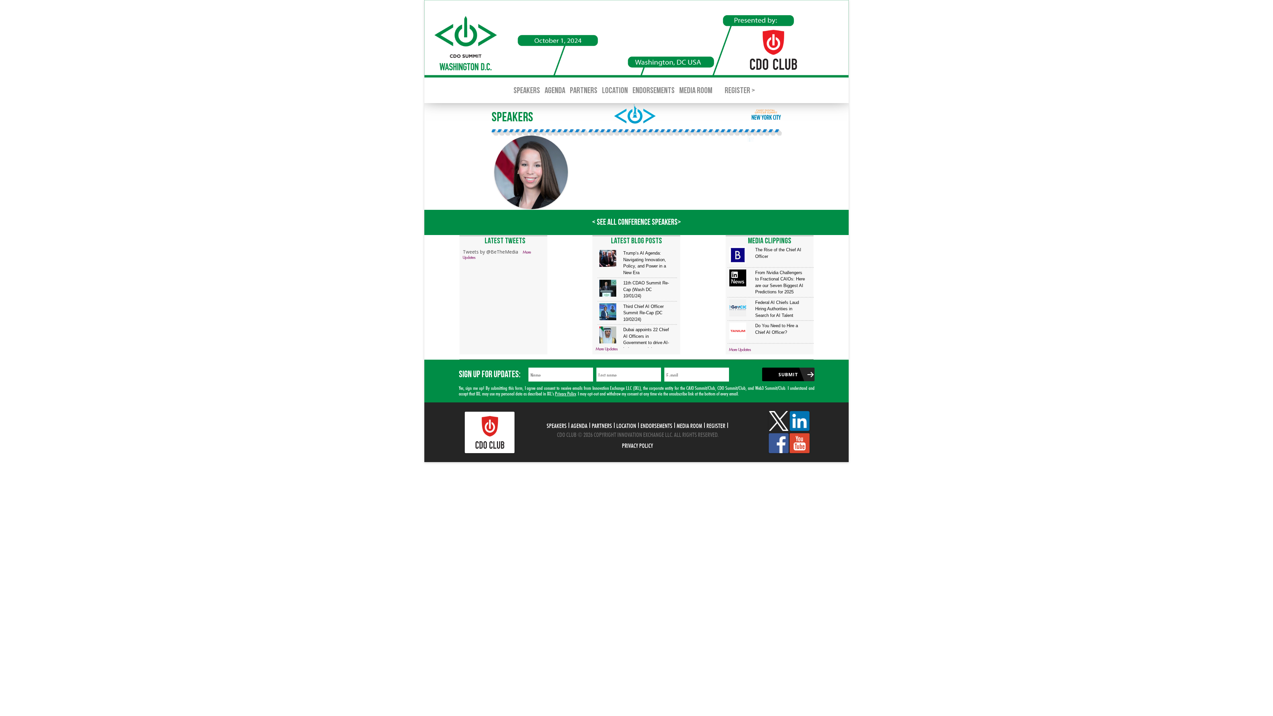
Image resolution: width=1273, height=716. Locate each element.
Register (715, 425)
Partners (583, 91)
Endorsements (654, 91)
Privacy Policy (565, 393)
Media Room (695, 91)
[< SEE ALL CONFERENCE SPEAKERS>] (636, 233)
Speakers (527, 91)
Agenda (555, 91)
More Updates (607, 349)
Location (615, 91)
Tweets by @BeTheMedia (490, 252)
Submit (788, 374)
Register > (740, 91)
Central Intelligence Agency (596, 153)
